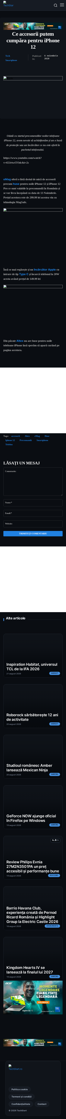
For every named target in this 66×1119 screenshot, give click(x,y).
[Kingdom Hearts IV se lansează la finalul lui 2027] (33, 959)
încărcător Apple (45, 269)
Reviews (54, 875)
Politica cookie (20, 1089)
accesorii (15, 436)
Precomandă (26, 440)
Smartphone (11, 60)
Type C (23, 274)
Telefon (9, 444)
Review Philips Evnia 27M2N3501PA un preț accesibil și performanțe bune (32, 866)
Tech (7, 56)
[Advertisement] (33, 400)
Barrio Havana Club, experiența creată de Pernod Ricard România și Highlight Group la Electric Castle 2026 (32, 915)
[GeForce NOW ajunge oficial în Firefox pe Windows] (33, 807)
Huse (47, 436)
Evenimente (52, 926)
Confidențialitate (21, 1104)
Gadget (54, 673)
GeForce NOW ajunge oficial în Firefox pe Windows (31, 818)
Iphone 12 (10, 440)
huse (16, 183)
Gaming (54, 774)
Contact (42, 1104)
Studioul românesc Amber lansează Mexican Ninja (29, 767)
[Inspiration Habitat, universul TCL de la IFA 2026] (33, 655)
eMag (7, 179)
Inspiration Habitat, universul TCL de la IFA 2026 (31, 666)
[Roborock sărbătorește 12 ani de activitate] (33, 706)
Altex (19, 340)
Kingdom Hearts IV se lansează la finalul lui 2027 (29, 969)
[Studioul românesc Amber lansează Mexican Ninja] (33, 756)
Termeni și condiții (22, 1096)
